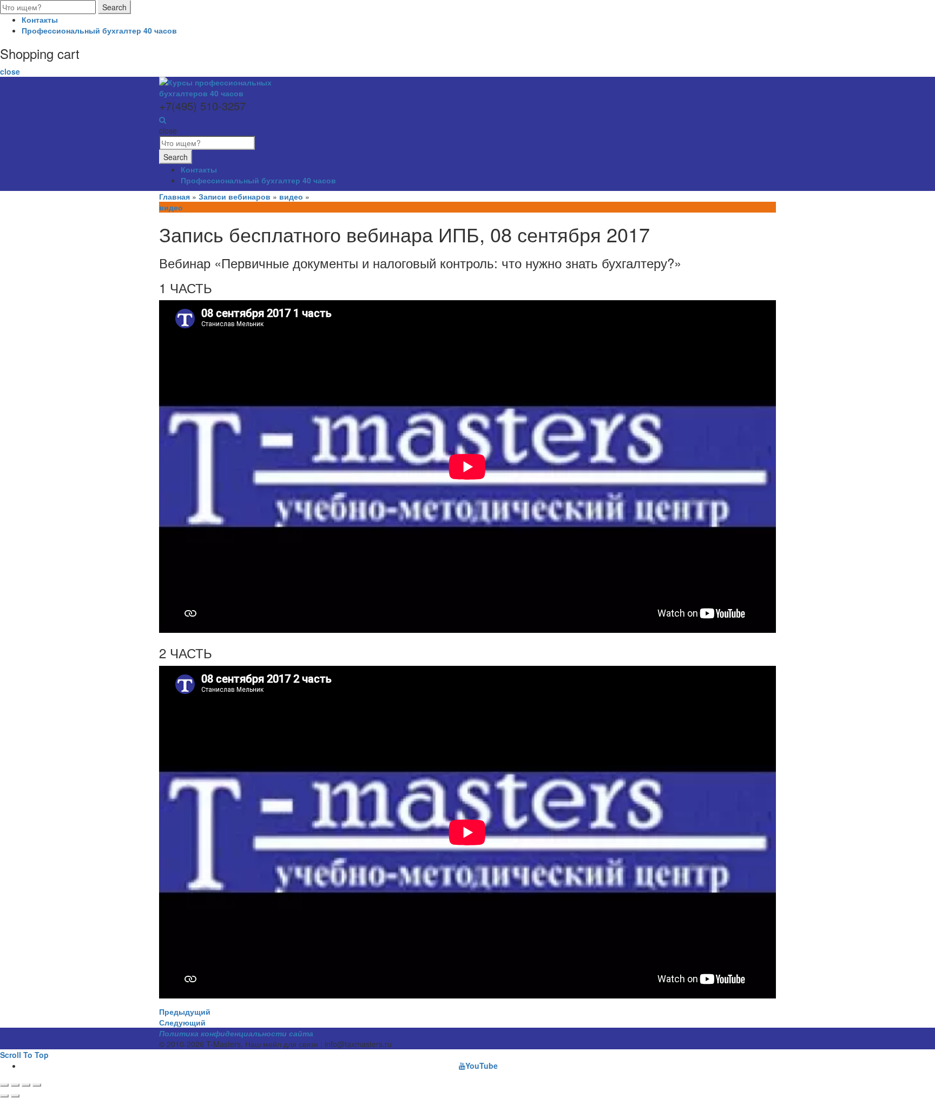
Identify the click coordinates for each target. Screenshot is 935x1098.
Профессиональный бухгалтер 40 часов (99, 30)
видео (291, 196)
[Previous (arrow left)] (4, 1095)
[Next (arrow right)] (15, 1095)
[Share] (15, 1085)
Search (114, 7)
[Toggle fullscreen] (26, 1085)
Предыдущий (184, 1011)
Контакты (40, 19)
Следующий (182, 1022)
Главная (174, 196)
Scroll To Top (24, 1054)
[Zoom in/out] (36, 1085)
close (10, 71)
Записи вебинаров (235, 196)
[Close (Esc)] (4, 1085)
